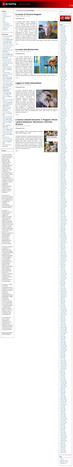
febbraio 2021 (63, 126)
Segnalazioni (5, 28)
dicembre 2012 (63, 273)
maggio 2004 (63, 428)
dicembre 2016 (63, 201)
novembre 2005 (63, 401)
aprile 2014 (62, 249)
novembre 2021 (63, 112)
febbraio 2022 (63, 108)
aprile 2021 (62, 123)
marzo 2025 (62, 52)
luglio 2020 (62, 136)
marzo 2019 (62, 160)
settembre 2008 (63, 350)
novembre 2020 (63, 130)
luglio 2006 (62, 389)
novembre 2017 (63, 184)
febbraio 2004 (63, 432)
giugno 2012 (62, 282)
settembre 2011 (63, 296)
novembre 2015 (63, 220)
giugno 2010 (62, 318)
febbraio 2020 (63, 144)
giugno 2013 (62, 264)
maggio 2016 (63, 211)
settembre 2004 (63, 422)
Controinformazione (6, 16)
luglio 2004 (62, 425)
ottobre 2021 (63, 114)
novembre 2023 (63, 76)
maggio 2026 (63, 31)
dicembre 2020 (63, 129)
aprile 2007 (62, 375)
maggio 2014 (63, 247)
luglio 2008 (62, 353)
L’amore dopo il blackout (7, 104)
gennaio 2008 (63, 362)
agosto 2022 (62, 99)
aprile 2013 (62, 267)
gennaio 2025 (63, 55)
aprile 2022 (62, 105)
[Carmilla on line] (36, 4)
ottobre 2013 (63, 258)
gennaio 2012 (63, 290)
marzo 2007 (62, 377)
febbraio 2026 (63, 35)
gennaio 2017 (63, 199)
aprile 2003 (62, 447)
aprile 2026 (62, 32)
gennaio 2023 (63, 91)
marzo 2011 (62, 305)
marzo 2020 (62, 142)
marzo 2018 (62, 178)
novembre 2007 (63, 365)
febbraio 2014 (63, 252)
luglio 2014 (62, 244)
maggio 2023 (63, 85)
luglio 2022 (62, 100)
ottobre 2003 (63, 438)
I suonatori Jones (6, 26)
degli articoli (64, 460)
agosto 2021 (62, 117)
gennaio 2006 (63, 398)
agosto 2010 (62, 315)
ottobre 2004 (63, 420)
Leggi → (17, 44)
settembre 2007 (63, 368)
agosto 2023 (62, 81)
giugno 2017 (62, 192)
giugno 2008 (62, 354)
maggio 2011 (63, 302)
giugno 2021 (62, 120)
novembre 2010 (63, 311)
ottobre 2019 (63, 150)
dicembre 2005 (63, 399)
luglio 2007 (62, 371)
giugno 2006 (62, 390)
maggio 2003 (63, 446)
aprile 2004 (62, 429)
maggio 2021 (63, 121)
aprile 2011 (62, 303)
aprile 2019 (62, 159)
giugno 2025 (62, 47)
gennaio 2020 (63, 145)
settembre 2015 (63, 223)
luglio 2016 (62, 208)
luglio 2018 (62, 172)
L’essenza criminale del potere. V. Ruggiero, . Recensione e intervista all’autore (36, 122)
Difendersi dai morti (6, 144)
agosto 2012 (62, 279)
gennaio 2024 (63, 73)
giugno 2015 (62, 228)
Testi (3, 19)
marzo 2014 (62, 250)
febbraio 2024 (63, 72)
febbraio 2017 (63, 198)
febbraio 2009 (63, 342)
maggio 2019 (63, 157)
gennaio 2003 (63, 452)
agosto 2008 (62, 351)
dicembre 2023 (63, 75)
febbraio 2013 (63, 270)
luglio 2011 (62, 299)
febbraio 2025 (63, 53)
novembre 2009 (63, 329)
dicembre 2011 (63, 291)
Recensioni (28, 51)
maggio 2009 (63, 338)
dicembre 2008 (63, 345)
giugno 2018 (62, 174)
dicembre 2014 (63, 237)
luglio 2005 (62, 407)
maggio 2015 (63, 229)
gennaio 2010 (63, 326)
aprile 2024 (62, 69)
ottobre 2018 (63, 168)
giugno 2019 (62, 156)
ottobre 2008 (63, 348)
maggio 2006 (63, 392)
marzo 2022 (62, 106)
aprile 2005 (62, 411)
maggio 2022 (63, 103)
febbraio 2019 (63, 162)
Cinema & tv (5, 22)
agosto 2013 (62, 261)
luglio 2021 (62, 118)
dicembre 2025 (63, 38)
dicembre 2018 (63, 165)
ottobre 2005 (63, 402)
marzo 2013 (62, 268)
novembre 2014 (63, 238)
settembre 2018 (63, 169)
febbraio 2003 (63, 450)
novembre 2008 (63, 347)
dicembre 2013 (63, 255)
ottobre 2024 (63, 59)
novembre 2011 (63, 293)
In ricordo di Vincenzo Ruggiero (28, 14)
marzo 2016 (62, 214)
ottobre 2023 (63, 78)
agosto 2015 (62, 225)
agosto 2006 (62, 387)
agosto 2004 (62, 423)
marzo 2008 (62, 359)
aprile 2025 (62, 50)
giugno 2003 (62, 444)
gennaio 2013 (63, 271)
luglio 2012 (62, 281)
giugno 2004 (62, 426)
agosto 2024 (62, 63)
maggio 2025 (63, 49)
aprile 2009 (62, 339)
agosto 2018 (62, 171)
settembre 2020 (63, 133)
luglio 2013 (62, 262)
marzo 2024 (62, 70)
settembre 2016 (63, 205)
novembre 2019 (63, 148)
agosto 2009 (62, 333)
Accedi (61, 458)
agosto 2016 (62, 207)
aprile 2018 (62, 177)
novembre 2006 (63, 383)
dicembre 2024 (63, 56)
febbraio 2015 (63, 234)
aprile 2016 (62, 213)
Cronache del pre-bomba (7, 25)
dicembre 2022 (63, 93)
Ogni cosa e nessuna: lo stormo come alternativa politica (7, 118)
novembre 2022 (63, 94)
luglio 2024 (62, 64)
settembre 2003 (63, 440)
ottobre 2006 (63, 384)
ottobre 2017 (63, 186)
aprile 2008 (62, 357)
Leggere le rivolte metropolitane (28, 83)
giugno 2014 (62, 246)
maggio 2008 (63, 356)
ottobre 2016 (63, 204)
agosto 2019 (62, 153)
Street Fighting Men (6, 125)
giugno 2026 (62, 29)
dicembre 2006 (63, 381)
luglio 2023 (62, 82)
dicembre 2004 (63, 417)
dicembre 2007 (63, 363)
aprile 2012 (62, 285)
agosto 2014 (62, 243)
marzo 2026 (62, 34)
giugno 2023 (62, 84)
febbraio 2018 (63, 180)
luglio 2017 (62, 190)
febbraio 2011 (63, 306)
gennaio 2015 (63, 235)
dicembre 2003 (63, 435)
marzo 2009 (62, 341)
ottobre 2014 (63, 240)
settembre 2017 (63, 187)
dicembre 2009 (63, 327)
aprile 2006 (62, 393)
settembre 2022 (63, 97)
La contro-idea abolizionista (26, 49)
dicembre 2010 (63, 309)
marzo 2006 (62, 395)
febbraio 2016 (63, 216)
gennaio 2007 (63, 380)
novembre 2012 (63, 274)
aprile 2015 (62, 231)
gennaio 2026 (63, 37)
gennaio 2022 (63, 109)
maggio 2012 (63, 284)
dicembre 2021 (63, 111)
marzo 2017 (62, 196)
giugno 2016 (62, 210)
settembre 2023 (63, 79)
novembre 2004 (63, 419)
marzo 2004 (62, 431)
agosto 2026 (62, 26)
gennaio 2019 (63, 163)
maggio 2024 (63, 67)
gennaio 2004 (63, 434)
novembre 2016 (63, 202)
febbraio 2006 (63, 396)
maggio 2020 (63, 139)
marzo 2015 (62, 232)
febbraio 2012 (63, 288)
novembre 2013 (63, 256)
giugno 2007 (62, 372)
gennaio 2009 (63, 344)
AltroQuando (5, 29)
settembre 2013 (63, 259)
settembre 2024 (63, 61)
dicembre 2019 (63, 147)
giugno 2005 (62, 408)
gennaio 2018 (63, 181)
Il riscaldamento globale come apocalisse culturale (7, 38)
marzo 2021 (62, 124)
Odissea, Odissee (6, 86)
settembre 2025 (63, 43)
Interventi (28, 16)
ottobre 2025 (63, 41)
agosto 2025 (62, 44)
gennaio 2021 (63, 127)
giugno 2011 (62, 300)
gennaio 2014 (63, 253)
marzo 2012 (62, 287)
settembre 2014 (63, 241)
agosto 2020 (62, 135)
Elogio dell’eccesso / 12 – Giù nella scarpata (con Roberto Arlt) (7, 68)
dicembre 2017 (63, 183)
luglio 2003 (62, 443)
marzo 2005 (62, 413)
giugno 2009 (62, 336)
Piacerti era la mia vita (7, 56)
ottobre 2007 (63, 366)
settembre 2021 (63, 115)
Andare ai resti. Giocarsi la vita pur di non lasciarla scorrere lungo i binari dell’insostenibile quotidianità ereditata (7, 47)
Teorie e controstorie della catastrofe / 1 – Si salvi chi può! (7, 101)
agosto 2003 (62, 441)
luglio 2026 (62, 28)
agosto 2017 (62, 189)
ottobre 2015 (63, 222)
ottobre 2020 (63, 132)
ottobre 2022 (63, 96)
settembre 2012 (63, 277)
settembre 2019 (63, 151)
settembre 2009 (63, 332)
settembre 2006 (63, 386)
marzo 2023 (62, 88)
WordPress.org (63, 463)
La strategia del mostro (7, 89)
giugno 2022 (62, 102)
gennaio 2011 (63, 308)
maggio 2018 (63, 175)
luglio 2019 (62, 154)
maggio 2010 (63, 320)
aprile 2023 (62, 87)
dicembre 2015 (63, 219)
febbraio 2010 (63, 324)
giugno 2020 (62, 138)
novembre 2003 (63, 437)
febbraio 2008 (63, 360)
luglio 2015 (62, 226)
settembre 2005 (63, 404)
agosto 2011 (62, 297)
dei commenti (64, 461)
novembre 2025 (63, 40)
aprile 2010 (62, 321)
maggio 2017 (63, 193)
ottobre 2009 (63, 330)
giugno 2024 (62, 66)
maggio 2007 (63, 374)
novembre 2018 (63, 166)
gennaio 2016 (63, 217)
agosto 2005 (62, 405)
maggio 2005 (63, 410)
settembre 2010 (63, 314)
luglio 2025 (62, 46)
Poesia (3, 20)
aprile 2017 (62, 195)
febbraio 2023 (63, 90)
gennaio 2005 (63, 416)
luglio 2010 (62, 317)
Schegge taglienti (6, 23)
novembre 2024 (63, 58)
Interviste (28, 125)
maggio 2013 (63, 265)
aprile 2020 (62, 141)
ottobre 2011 (62, 294)
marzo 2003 (62, 449)
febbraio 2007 (63, 378)
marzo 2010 (62, 323)
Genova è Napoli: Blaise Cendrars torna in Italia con (7, 133)
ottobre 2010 (63, 312)
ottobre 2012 (63, 276)
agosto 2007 (62, 369)
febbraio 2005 (63, 414)
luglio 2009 (62, 335)
